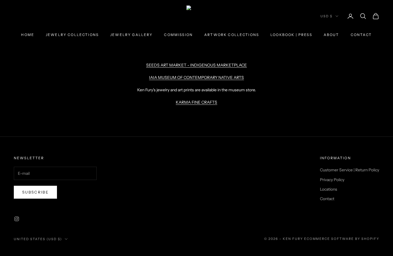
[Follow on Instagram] (17, 219)
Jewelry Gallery (131, 35)
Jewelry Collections (72, 35)
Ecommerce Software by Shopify (341, 239)
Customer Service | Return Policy (349, 169)
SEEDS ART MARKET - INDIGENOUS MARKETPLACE (196, 65)
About (331, 35)
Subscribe (35, 192)
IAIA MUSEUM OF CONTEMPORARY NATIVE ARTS (196, 77)
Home (27, 35)
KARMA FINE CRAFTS (196, 102)
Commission (178, 35)
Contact (361, 35)
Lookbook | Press (291, 35)
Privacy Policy (332, 179)
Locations (328, 189)
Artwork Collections (231, 35)
